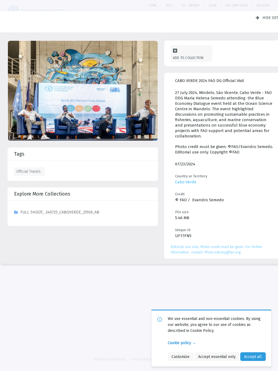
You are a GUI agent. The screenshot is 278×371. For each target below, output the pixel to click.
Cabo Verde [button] (185, 182)
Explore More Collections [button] (42, 194)
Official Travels (28, 171)
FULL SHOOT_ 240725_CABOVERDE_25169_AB (59, 212)
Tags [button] (19, 154)
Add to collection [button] (188, 58)
